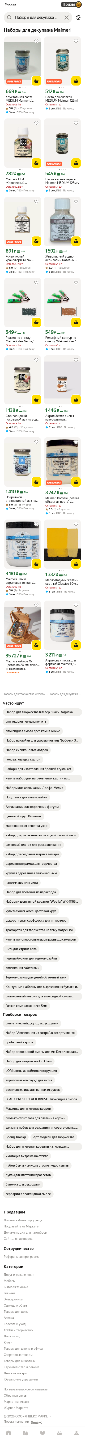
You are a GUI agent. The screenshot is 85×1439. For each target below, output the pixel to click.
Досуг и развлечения (19, 1274)
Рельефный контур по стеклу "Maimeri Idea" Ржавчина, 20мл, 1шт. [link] (60, 339)
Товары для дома (16, 1311)
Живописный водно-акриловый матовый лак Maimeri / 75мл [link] (60, 258)
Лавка (25, 1433)
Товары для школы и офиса (23, 1348)
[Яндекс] (36, 1422)
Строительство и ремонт (21, 1367)
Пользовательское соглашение (25, 1389)
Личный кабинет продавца (23, 1220)
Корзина (59, 1433)
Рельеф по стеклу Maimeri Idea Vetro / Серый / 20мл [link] (20, 339)
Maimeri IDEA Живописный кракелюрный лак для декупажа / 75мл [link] (21, 181)
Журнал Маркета (16, 1408)
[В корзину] (36, 81)
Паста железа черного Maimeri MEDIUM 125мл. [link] (62, 181)
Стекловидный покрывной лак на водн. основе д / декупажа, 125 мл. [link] (22, 417)
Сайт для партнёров (18, 1238)
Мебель (9, 1281)
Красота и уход (15, 1324)
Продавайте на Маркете (21, 1226)
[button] (78, 17)
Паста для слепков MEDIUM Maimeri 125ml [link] (61, 98)
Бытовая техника (16, 1287)
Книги (8, 1342)
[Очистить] (66, 17)
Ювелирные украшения (21, 1379)
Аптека (9, 1318)
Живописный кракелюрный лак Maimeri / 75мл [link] (18, 258)
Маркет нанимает (16, 1401)
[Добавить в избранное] (36, 41)
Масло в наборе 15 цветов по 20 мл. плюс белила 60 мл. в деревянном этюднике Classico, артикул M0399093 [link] (22, 663)
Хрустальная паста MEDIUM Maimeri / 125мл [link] (19, 98)
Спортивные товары (18, 1355)
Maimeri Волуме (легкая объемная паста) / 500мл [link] (62, 499)
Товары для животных (19, 1361)
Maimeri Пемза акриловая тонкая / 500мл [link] (19, 580)
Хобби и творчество (18, 1330)
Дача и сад (12, 1336)
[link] (42, 712)
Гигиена (9, 1293)
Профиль (76, 1433)
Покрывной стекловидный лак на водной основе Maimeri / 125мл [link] (22, 498)
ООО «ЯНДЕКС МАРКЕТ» (33, 1416)
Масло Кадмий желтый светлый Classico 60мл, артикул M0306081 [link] (61, 581)
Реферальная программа (21, 1256)
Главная (8, 1433)
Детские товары (15, 1373)
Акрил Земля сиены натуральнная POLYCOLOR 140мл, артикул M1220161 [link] (59, 417)
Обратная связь (15, 1395)
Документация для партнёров (25, 1232)
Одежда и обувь (15, 1305)
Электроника (13, 1299)
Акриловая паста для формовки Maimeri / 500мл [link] (60, 662)
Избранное (42, 1433)
